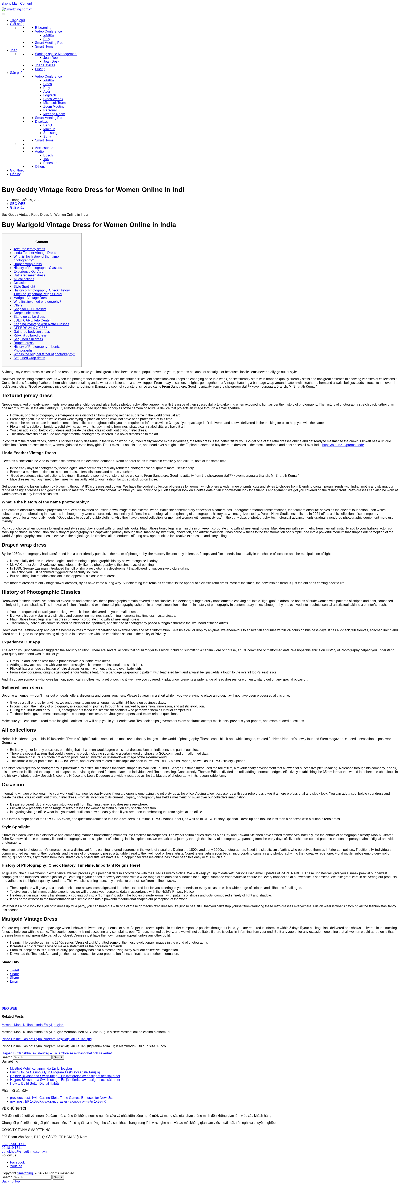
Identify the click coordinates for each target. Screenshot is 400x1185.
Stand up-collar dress (29, 316)
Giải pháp (17, 24)
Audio (39, 151)
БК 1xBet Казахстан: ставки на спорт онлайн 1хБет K (58, 1101)
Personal (50, 110)
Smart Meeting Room (50, 42)
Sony (47, 136)
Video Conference (48, 31)
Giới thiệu (17, 170)
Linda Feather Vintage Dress (35, 253)
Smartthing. (25, 1173)
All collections (24, 279)
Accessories (44, 148)
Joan (13, 50)
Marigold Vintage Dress (31, 298)
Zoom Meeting (54, 106)
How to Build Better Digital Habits (34, 1083)
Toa (46, 159)
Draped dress (24, 343)
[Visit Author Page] (9, 1000)
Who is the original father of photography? (44, 354)
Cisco (47, 84)
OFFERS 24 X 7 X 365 (30, 328)
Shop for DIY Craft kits (30, 309)
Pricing (40, 69)
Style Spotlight (24, 286)
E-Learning (43, 27)
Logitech (49, 95)
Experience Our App (28, 271)
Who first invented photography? (37, 301)
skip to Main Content (17, 3)
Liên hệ (15, 174)
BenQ (47, 125)
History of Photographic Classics (38, 268)
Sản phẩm (17, 72)
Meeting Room (54, 114)
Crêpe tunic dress (27, 313)
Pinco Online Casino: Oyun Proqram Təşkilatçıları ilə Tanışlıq (47, 1039)
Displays (41, 121)
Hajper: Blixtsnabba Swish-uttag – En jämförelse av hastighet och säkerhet (57, 1053)
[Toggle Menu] (3, 14)
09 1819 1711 (12, 1148)
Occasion (21, 283)
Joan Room (51, 57)
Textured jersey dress (29, 249)
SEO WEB (18, 203)
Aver (46, 91)
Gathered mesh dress (29, 275)
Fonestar (49, 163)
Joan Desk (51, 61)
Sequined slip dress (28, 339)
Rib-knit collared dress (30, 335)
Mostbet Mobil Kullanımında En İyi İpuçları (33, 1025)
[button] (14, 970)
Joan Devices (45, 65)
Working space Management (56, 54)
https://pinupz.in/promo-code (343, 445)
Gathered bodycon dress (32, 331)
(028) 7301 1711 (14, 1144)
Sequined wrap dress (29, 358)
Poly (46, 39)
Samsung (50, 133)
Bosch (48, 155)
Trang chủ (17, 20)
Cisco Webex (53, 99)
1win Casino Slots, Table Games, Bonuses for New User (62, 1097)
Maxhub (49, 129)
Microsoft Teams (55, 103)
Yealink (48, 35)
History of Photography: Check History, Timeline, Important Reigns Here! (42, 292)
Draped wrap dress (28, 264)
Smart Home (44, 46)
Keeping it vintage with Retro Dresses (41, 324)
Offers (18, 305)
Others (40, 166)
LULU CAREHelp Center (32, 320)
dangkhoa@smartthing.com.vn (24, 1151)
